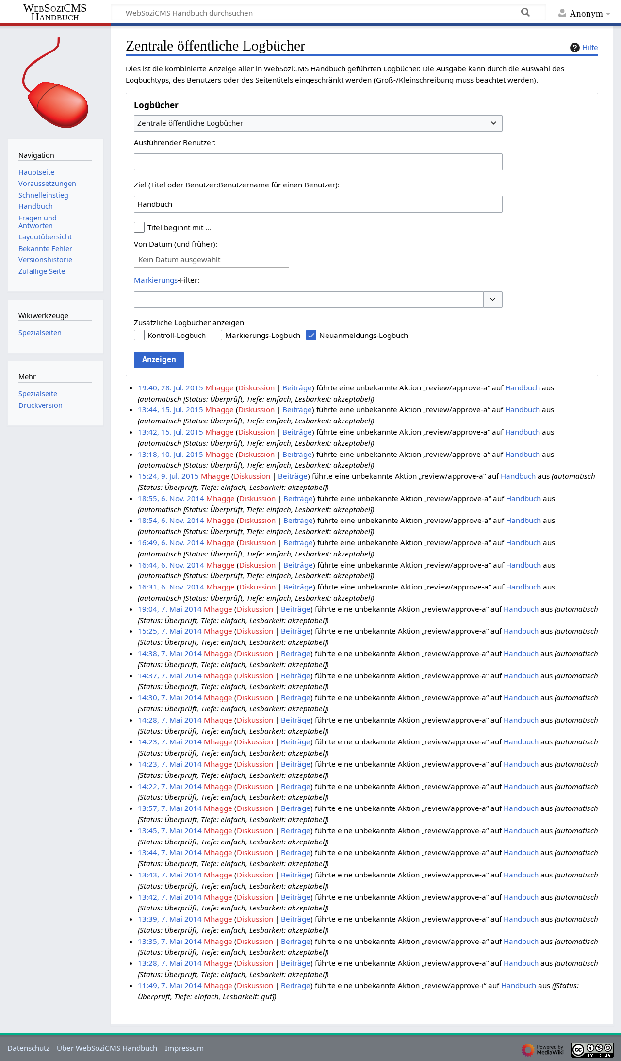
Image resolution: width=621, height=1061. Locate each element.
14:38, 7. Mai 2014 (170, 653)
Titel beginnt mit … (179, 227)
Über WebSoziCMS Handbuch (107, 1048)
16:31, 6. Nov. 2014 (171, 586)
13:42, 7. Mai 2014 (170, 897)
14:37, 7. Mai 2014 (170, 675)
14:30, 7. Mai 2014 (170, 697)
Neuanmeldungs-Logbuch (363, 335)
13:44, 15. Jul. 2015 (170, 409)
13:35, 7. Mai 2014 (170, 941)
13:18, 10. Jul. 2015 (170, 454)
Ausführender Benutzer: (175, 142)
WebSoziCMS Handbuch (55, 13)
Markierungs (156, 280)
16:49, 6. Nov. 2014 (171, 542)
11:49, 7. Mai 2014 (170, 985)
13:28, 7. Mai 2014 (170, 963)
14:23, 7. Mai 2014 (170, 741)
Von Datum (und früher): (175, 244)
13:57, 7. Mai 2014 (170, 808)
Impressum (184, 1048)
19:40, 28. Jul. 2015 (170, 387)
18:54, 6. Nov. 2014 (171, 520)
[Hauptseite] (55, 81)
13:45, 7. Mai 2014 (170, 830)
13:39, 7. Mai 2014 (170, 919)
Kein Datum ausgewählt (179, 259)
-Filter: (166, 280)
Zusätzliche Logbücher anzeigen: (190, 322)
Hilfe (590, 47)
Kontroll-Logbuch (176, 335)
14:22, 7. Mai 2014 (170, 786)
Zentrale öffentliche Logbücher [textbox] (190, 123)
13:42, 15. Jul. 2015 (170, 432)
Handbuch (522, 387)
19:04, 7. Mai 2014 (170, 609)
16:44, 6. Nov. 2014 (171, 565)
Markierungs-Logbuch (262, 335)
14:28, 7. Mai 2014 (170, 719)
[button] (493, 299)
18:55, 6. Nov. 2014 (171, 498)
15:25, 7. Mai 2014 (170, 631)
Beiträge (297, 387)
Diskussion (256, 387)
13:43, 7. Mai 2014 (170, 874)
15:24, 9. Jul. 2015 (168, 476)
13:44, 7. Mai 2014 (170, 852)
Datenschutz (28, 1048)
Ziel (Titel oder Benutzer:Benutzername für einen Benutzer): (237, 184)
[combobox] (318, 123)
